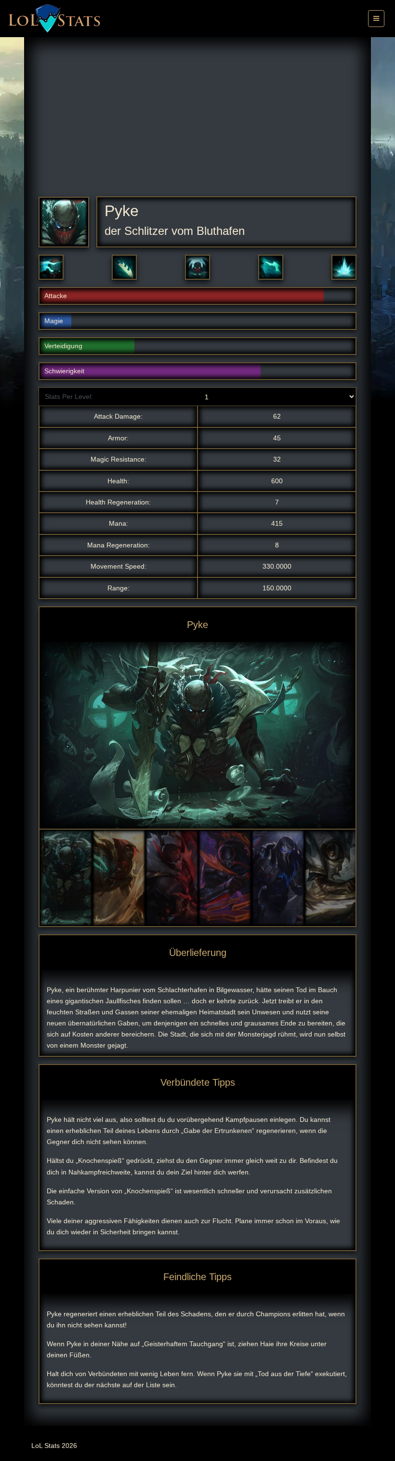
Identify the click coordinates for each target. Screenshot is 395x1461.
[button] (51, 267)
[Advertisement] (197, 123)
